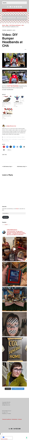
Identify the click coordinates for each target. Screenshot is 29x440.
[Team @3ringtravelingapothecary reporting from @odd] (14, 299)
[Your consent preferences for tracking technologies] (26, 437)
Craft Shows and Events (15, 25)
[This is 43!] (14, 374)
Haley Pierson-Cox (11, 126)
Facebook (4, 222)
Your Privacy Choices (7, 437)
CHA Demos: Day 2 (6, 114)
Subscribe (5, 217)
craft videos (14, 139)
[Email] (10, 6)
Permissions (14, 419)
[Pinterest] (19, 6)
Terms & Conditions (6, 419)
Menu (5, 10)
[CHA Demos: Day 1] (7, 99)
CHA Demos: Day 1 (6, 102)
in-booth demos (21, 139)
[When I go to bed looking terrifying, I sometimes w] (14, 324)
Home (3, 25)
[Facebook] (17, 6)
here (17, 208)
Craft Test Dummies (12, 86)
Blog (7, 25)
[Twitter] (15, 6)
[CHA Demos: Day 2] (7, 111)
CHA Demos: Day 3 (18, 102)
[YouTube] (21, 6)
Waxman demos (5, 140)
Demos (19, 137)
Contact (20, 419)
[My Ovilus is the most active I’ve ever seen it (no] (14, 274)
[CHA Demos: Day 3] (19, 99)
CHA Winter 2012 (7, 139)
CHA (22, 25)
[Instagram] (12, 6)
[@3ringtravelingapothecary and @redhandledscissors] (14, 249)
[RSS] (8, 6)
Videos (23, 137)
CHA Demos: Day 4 (7, 166)
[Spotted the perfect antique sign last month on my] (14, 349)
